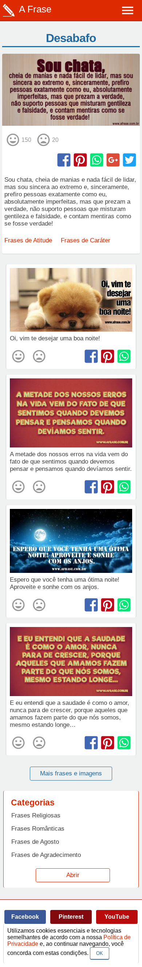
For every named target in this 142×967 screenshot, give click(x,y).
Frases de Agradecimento (46, 854)
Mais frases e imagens (71, 773)
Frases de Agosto (35, 841)
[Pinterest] (80, 159)
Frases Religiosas (35, 815)
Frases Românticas (37, 828)
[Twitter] (129, 159)
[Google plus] (113, 159)
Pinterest (71, 917)
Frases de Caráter (85, 240)
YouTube (116, 917)
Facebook (25, 917)
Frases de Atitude (28, 240)
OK (99, 953)
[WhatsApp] (96, 159)
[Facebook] (63, 159)
